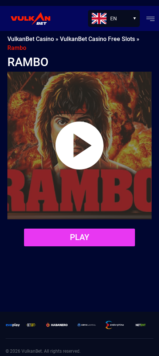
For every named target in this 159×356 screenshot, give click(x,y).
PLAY (79, 237)
